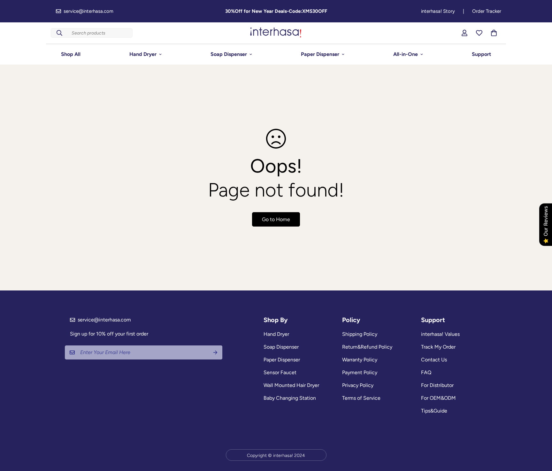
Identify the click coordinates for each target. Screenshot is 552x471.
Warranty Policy (359, 360)
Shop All (70, 54)
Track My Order (438, 347)
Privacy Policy (357, 385)
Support (481, 54)
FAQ (426, 372)
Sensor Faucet (280, 372)
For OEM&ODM (438, 398)
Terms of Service (361, 398)
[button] (494, 33)
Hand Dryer (143, 54)
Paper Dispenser (320, 54)
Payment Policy (359, 372)
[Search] (59, 33)
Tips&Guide (434, 411)
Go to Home (276, 219)
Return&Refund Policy (367, 347)
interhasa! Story (438, 11)
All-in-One (405, 54)
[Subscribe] (215, 352)
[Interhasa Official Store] (276, 33)
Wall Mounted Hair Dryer (291, 385)
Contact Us (434, 360)
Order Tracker (486, 11)
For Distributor (437, 385)
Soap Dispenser (229, 54)
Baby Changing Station (290, 398)
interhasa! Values (440, 334)
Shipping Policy (359, 334)
